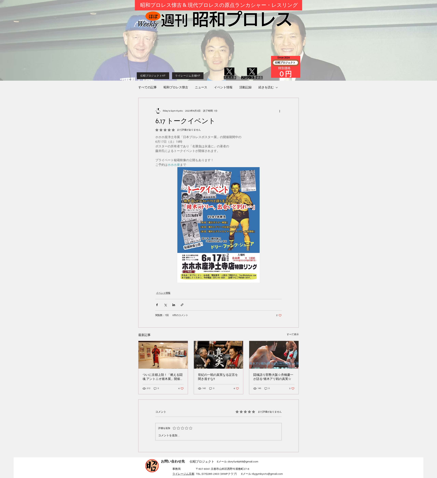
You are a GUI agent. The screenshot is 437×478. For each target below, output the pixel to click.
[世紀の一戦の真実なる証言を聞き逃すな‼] (218, 355)
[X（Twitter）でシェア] (165, 304)
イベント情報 (223, 87)
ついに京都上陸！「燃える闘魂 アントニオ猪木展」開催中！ (162, 377)
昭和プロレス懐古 (176, 87)
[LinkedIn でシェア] (173, 304)
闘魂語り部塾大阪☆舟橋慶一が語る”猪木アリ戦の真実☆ (273, 377)
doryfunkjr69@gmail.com (243, 461)
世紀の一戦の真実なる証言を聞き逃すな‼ (218, 377)
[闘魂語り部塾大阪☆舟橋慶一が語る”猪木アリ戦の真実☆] (274, 355)
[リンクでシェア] (182, 304)
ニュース (201, 87)
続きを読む (266, 87)
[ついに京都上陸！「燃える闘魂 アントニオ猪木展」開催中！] (163, 355)
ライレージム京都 (183, 474)
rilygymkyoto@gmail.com (267, 474)
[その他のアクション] (280, 111)
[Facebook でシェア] (157, 304)
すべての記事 (147, 87)
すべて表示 (293, 334)
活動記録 (245, 87)
